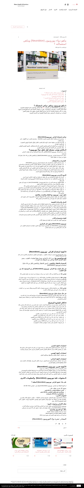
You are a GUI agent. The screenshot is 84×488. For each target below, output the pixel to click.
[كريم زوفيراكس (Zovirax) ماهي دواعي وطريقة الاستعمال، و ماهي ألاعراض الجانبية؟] (42, 443)
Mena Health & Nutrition (21, 4)
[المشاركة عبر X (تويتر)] (62, 423)
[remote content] (42, 125)
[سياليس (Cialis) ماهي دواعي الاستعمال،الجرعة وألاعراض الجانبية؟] (20, 443)
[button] (27, 26)
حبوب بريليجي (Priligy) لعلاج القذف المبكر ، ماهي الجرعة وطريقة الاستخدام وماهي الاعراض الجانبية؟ (64, 451)
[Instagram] (68, 5)
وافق (79, 485)
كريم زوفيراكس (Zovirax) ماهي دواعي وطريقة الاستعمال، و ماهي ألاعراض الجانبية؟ (42, 451)
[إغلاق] (82, 486)
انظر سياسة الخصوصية (6, 486)
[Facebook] (65, 5)
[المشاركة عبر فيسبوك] (65, 423)
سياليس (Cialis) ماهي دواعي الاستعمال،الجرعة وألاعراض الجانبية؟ (21, 451)
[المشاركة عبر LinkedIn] (59, 423)
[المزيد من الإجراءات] (18, 37)
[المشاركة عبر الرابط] (56, 423)
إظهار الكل (13, 435)
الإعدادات (73, 485)
